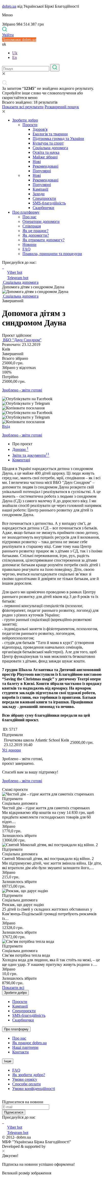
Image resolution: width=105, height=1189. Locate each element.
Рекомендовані (45, 166)
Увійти (8, 35)
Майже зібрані (45, 157)
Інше (7, 1061)
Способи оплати (26, 1084)
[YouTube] (3, 1122)
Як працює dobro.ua (29, 1043)
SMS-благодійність (49, 203)
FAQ (26, 249)
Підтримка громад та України (58, 138)
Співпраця (31, 226)
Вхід (6, 426)
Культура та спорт (48, 143)
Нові (37, 161)
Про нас (29, 217)
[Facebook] (2, 1122)
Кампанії (40, 189)
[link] (52, 399)
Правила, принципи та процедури (52, 254)
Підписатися (13, 1112)
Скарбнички (43, 207)
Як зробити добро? (28, 1075)
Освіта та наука (46, 152)
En (14, 57)
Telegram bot (17, 278)
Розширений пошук (62, 107)
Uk (14, 53)
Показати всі (13, 987)
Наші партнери (25, 1047)
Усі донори (11, 750)
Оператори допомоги (41, 221)
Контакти (20, 1052)
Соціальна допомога (50, 148)
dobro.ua (9, 6)
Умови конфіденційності (33, 1088)
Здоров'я (40, 129)
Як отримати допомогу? (43, 240)
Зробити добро (25, 120)
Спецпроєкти (44, 198)
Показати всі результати (23, 107)
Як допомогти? (35, 235)
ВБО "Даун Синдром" (22, 340)
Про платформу (26, 212)
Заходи (39, 194)
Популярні (42, 171)
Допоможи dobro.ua (19, 39)
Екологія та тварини (50, 134)
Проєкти (29, 125)
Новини (29, 244)
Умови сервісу (24, 1079)
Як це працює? (35, 230)
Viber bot (14, 272)
